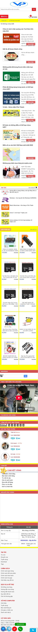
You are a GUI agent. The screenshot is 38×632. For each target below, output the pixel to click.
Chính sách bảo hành (7, 575)
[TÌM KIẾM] (34, 9)
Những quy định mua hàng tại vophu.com (17, 163)
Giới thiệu (4, 603)
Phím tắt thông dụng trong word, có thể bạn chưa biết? (18, 88)
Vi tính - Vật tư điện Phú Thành (13, 107)
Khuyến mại (4, 557)
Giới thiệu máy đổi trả (7, 580)
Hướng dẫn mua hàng (7, 589)
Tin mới (3, 555)
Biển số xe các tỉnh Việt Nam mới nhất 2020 (18, 145)
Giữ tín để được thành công (12, 49)
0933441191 (24, 540)
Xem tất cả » (33, 229)
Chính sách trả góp (6, 578)
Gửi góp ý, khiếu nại (7, 610)
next (36, 187)
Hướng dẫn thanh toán (7, 591)
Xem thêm (31, 187)
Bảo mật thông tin (6, 607)
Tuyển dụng (4, 605)
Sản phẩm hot (5, 229)
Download (4, 561)
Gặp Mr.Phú (32, 540)
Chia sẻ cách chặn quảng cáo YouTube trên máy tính (18, 30)
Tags (2, 564)
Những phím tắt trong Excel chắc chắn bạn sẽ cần (18, 68)
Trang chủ (3, 20)
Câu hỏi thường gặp (7, 596)
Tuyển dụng (4, 559)
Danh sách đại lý (6, 612)
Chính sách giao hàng (7, 571)
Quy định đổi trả (5, 594)
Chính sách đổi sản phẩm (8, 573)
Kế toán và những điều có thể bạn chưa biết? (17, 126)
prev (35, 187)
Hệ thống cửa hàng (6, 587)
